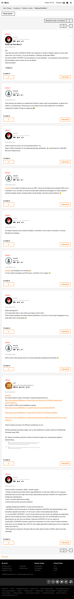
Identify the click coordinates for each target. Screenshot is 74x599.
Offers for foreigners (61, 593)
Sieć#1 (12, 588)
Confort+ (19, 590)
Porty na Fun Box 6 (13, 44)
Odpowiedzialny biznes (22, 588)
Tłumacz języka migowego (8, 590)
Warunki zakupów (6, 593)
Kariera (55, 570)
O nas (55, 566)
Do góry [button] (5, 556)
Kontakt (55, 568)
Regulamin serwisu (62, 590)
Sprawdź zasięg (23, 568)
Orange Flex (5, 588)
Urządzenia (16, 8)
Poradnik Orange (28, 590)
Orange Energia (39, 590)
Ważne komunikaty (50, 590)
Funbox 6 (9, 68)
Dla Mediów (37, 570)
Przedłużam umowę (7, 568)
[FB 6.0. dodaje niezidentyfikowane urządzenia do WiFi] (67, 20)
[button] (70, 36)
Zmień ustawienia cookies (46, 588)
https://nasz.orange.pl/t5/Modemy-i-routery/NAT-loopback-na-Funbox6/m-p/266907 (31, 412)
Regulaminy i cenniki (7, 570)
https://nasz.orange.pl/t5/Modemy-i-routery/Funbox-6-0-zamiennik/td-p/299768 (30, 407)
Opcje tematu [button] (7, 13)
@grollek (8, 188)
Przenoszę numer (6, 566)
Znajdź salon (23, 566)
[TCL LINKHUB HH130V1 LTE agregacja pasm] (71, 20)
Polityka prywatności (18, 593)
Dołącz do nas (49, 2)
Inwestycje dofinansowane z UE (9, 595)
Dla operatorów (38, 566)
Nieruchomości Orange (48, 593)
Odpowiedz (65, 77)
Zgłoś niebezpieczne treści (62, 588)
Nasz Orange (7, 8)
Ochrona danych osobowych (33, 593)
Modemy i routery (27, 8)
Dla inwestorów (38, 568)
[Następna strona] (71, 25)
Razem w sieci (34, 588)
